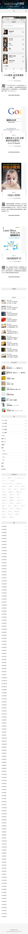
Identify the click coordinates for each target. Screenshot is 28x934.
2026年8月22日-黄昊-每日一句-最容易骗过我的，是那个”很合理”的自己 (12, 332)
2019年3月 (3, 729)
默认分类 (3, 469)
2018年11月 (4, 741)
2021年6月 (3, 659)
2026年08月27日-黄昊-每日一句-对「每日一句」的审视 (12, 302)
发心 (4, 489)
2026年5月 (3, 535)
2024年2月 (4, 599)
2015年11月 (3, 844)
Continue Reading (14, 95)
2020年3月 (4, 701)
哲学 (10, 489)
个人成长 (19, 483)
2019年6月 (3, 726)
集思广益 (4, 517)
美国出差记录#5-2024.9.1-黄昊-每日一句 (14, 368)
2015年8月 (3, 853)
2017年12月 (4, 774)
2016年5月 (3, 825)
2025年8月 (4, 556)
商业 (16, 489)
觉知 (10, 511)
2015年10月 (4, 847)
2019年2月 (3, 732)
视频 (4, 511)
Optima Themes (18, 931)
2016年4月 (3, 829)
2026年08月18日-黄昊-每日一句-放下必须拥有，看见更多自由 (12, 356)
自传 (11, 508)
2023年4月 (4, 617)
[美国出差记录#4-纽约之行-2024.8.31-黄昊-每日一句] (3, 373)
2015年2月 (3, 871)
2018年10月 (4, 744)
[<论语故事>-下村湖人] (3, 378)
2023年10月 (4, 605)
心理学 (12, 494)
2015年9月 (3, 850)
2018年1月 (3, 771)
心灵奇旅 (4, 494)
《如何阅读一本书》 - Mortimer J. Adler (14, 410)
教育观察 (12, 497)
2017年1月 (3, 804)
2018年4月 (3, 762)
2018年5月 (3, 759)
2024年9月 (4, 584)
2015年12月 (4, 841)
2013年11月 (3, 910)
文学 (18, 497)
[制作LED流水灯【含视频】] (3, 399)
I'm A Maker (4, 420)
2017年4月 (3, 798)
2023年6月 (3, 611)
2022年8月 (4, 632)
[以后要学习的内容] (3, 394)
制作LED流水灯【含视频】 (11, 400)
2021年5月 (3, 662)
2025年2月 (3, 574)
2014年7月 (3, 892)
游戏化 (12, 503)
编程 (2, 447)
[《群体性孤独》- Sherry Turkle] (3, 405)
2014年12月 (4, 877)
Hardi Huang (18, 80)
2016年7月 (3, 822)
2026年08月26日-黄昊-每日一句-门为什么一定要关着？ (12, 308)
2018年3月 (3, 765)
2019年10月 (4, 714)
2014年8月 (3, 889)
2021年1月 (3, 674)
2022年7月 (3, 635)
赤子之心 (10, 514)
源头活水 (19, 503)
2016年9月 (3, 816)
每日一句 (3, 441)
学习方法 (23, 489)
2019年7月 (3, 723)
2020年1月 (3, 708)
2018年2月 (3, 768)
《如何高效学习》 (14, 258)
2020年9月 (4, 686)
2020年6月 (4, 692)
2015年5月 (3, 862)
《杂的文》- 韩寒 (9, 384)
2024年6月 (4, 590)
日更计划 (4, 500)
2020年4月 (4, 698)
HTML (3, 450)
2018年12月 (4, 738)
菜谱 (2, 463)
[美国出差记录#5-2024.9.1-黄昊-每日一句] (3, 367)
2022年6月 (3, 638)
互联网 (4, 486)
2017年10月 (4, 780)
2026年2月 (3, 544)
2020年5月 (4, 695)
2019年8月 (3, 720)
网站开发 (4, 508)
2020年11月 (4, 680)
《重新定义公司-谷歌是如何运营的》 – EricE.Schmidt (14, 140)
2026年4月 (4, 538)
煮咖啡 (2, 444)
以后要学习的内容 (10, 394)
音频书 (12, 517)
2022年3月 (3, 647)
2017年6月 (3, 792)
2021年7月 (3, 656)
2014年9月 (3, 886)
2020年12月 (4, 677)
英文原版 (19, 508)
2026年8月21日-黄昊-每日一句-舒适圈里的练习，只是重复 (13, 338)
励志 (24, 486)
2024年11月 (4, 580)
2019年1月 (3, 735)
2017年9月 (3, 783)
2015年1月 (3, 874)
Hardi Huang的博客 (14, 3)
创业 (17, 486)
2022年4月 (4, 644)
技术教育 (4, 497)
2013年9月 (3, 916)
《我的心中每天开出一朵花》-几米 (13, 389)
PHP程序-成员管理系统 (14, 76)
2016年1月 (3, 838)
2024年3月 (4, 596)
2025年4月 (4, 568)
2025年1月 (3, 577)
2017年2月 (3, 801)
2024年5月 (4, 593)
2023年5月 (3, 614)
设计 (4, 514)
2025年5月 (3, 565)
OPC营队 (12, 480)
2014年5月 (3, 898)
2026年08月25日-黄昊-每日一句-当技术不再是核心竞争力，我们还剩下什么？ (12, 314)
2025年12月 (4, 550)
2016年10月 (4, 813)
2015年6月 (3, 859)
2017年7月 (3, 789)
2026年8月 (4, 526)
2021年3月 (3, 668)
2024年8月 (4, 587)
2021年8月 (3, 653)
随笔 (2, 466)
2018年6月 (3, 756)
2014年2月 (3, 904)
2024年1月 (3, 602)
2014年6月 (3, 895)
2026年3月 (3, 541)
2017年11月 (3, 777)
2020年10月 (4, 683)
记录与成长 (17, 511)
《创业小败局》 (14, 195)
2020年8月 (4, 689)
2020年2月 (4, 704)
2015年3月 (3, 868)
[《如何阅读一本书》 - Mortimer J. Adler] (3, 410)
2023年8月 (4, 608)
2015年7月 (3, 856)
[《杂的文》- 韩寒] (3, 383)
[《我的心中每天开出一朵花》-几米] (3, 389)
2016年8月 (3, 819)
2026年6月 (3, 532)
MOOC (3, 435)
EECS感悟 (4, 429)
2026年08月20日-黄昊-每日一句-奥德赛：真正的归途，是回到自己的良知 (12, 344)
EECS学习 (4, 426)
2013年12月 (4, 907)
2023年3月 (3, 620)
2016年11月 (3, 810)
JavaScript (4, 454)
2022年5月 (3, 641)
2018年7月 (3, 753)
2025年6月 (3, 562)
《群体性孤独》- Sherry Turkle (12, 405)
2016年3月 (3, 832)
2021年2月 (3, 671)
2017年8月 (3, 786)
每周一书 (14, 135)
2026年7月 (3, 529)
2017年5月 (3, 795)
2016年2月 (3, 835)
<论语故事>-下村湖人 (10, 378)
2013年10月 (4, 913)
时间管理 (12, 500)
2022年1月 (3, 650)
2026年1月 (3, 547)
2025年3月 (3, 571)
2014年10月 (4, 883)
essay (4, 480)
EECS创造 (4, 423)
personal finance (8, 483)
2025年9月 (4, 553)
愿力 (18, 494)
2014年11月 (4, 880)
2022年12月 (4, 629)
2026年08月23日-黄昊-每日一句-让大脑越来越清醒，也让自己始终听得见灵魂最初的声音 (12, 326)
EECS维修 (4, 432)
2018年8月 (3, 750)
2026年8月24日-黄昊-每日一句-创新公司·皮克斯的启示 (12, 320)
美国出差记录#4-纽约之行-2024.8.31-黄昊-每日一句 (16, 373)
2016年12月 (4, 807)
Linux (3, 457)
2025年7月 (3, 559)
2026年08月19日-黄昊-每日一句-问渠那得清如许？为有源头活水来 (12, 350)
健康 (11, 486)
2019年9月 (3, 717)
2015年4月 (3, 865)
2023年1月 (3, 626)
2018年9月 (3, 747)
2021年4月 (3, 665)
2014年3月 (3, 901)
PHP (14, 72)
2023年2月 (3, 623)
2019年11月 (4, 711)
